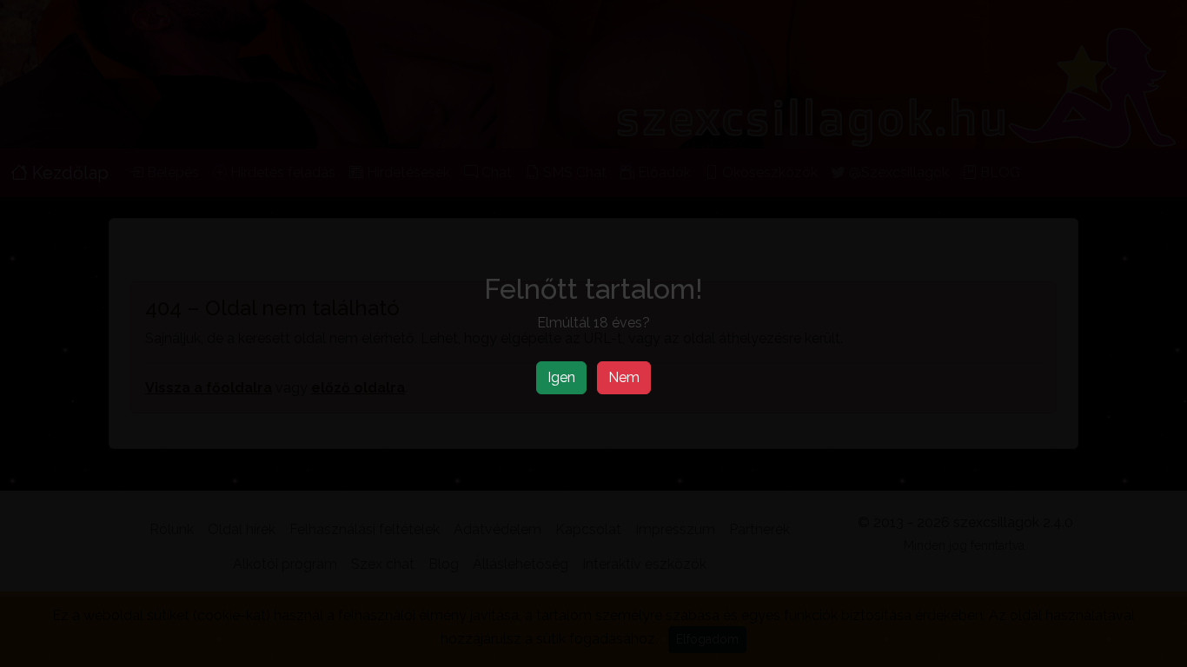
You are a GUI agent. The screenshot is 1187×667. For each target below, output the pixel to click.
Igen (561, 377)
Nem (624, 377)
